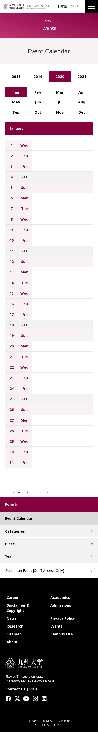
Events (20, 492)
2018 (16, 76)
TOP (7, 492)
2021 (81, 76)
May (16, 101)
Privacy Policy (62, 618)
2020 (59, 76)
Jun (38, 101)
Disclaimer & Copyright (18, 608)
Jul (60, 101)
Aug (81, 101)
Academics (60, 597)
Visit (33, 689)
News (12, 618)
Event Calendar (18, 518)
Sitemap (14, 634)
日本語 (62, 6)
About (12, 641)
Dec (81, 112)
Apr (81, 92)
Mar (60, 92)
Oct (37, 112)
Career (13, 597)
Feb (37, 92)
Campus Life (61, 634)
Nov (60, 112)
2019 (37, 76)
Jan (16, 92)
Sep (16, 112)
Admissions (60, 605)
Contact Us (15, 689)
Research (15, 626)
